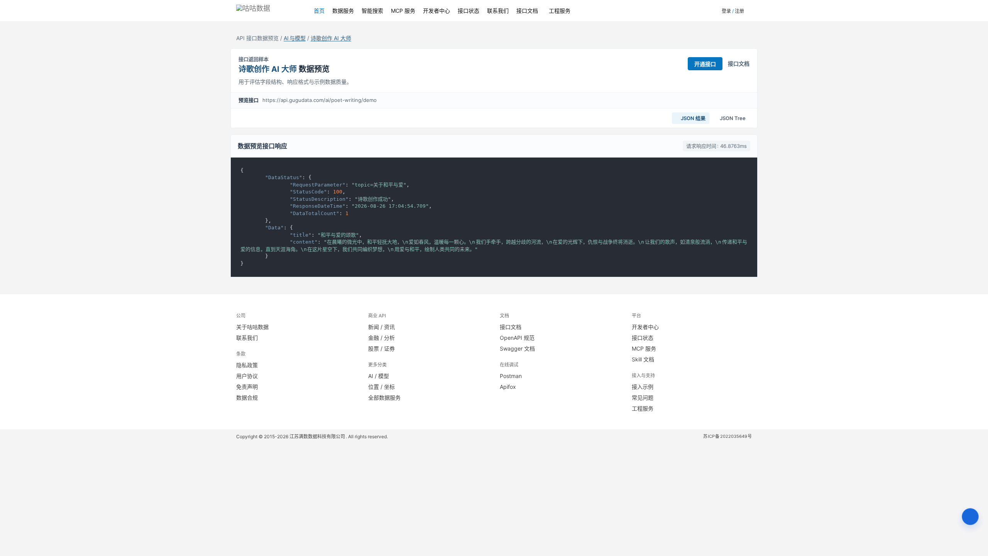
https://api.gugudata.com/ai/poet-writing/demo (319, 100)
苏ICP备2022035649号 (727, 436)
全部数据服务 (384, 397)
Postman (511, 376)
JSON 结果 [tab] (692, 118)
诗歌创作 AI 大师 (331, 38)
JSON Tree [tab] (732, 118)
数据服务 (343, 10)
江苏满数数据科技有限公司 (317, 436)
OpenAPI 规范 (517, 337)
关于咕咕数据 (252, 327)
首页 (319, 10)
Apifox (508, 386)
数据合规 (247, 397)
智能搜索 (372, 10)
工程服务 (559, 10)
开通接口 (705, 64)
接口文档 (527, 10)
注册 (739, 11)
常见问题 (642, 397)
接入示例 (642, 386)
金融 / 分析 (381, 337)
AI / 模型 (378, 376)
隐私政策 (247, 365)
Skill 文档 (643, 359)
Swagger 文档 (517, 348)
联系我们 (498, 10)
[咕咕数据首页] (267, 10)
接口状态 (468, 10)
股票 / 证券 (381, 348)
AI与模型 (295, 38)
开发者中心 (436, 10)
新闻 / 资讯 (381, 327)
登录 (726, 11)
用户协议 (247, 376)
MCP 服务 (403, 10)
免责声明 (247, 386)
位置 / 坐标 (381, 386)
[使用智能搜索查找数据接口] (970, 516)
